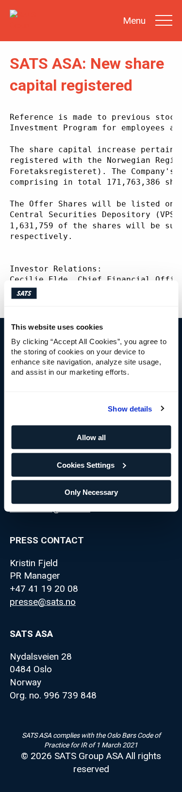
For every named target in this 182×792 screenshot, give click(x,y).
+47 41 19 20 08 (44, 588)
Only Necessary (91, 492)
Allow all (91, 437)
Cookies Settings (86, 464)
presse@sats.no (43, 601)
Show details (130, 408)
